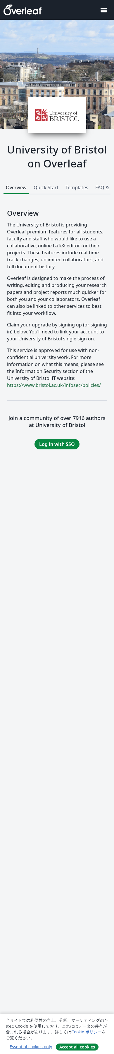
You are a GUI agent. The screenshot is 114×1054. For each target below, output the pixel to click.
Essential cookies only (31, 1046)
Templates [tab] (76, 187)
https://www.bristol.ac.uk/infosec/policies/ (54, 385)
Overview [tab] (16, 187)
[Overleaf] (23, 10)
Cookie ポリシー (86, 1032)
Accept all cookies (77, 1047)
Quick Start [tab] (46, 187)
